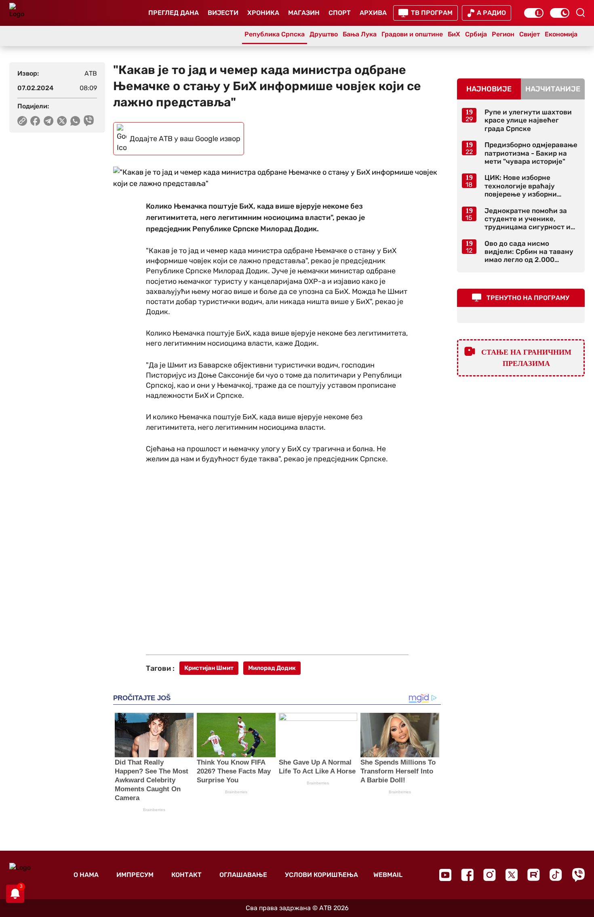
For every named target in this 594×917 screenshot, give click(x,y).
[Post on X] (62, 121)
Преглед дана (173, 13)
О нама (86, 875)
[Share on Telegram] (49, 121)
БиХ (454, 34)
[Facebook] (467, 874)
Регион (503, 34)
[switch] (533, 13)
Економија (561, 34)
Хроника (263, 13)
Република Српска (274, 34)
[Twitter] (512, 874)
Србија (476, 34)
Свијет (529, 34)
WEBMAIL (387, 875)
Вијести (223, 13)
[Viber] (578, 875)
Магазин (304, 13)
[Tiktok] (556, 874)
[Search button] (580, 12)
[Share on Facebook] (35, 121)
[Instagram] (489, 874)
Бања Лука (360, 34)
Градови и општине (412, 34)
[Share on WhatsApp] (75, 121)
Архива (373, 13)
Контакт (186, 875)
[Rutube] (533, 874)
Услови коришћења (321, 875)
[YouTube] (445, 875)
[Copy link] (22, 121)
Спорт (340, 13)
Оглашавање (243, 875)
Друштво (324, 34)
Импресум (135, 875)
